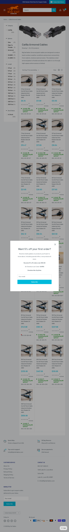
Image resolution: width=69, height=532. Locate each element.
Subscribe (34, 282)
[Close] (55, 244)
